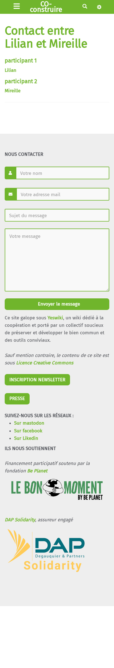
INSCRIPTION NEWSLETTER (37, 380)
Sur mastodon (29, 423)
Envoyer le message (58, 304)
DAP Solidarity (20, 520)
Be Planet (37, 471)
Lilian (10, 70)
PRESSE (17, 398)
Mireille (12, 91)
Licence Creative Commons (44, 363)
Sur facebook (28, 431)
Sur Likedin (26, 438)
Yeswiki (55, 318)
